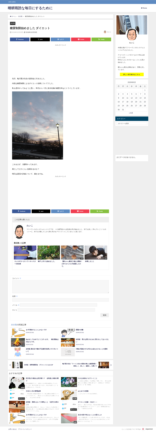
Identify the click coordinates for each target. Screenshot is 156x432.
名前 (15, 296)
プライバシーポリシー (25, 429)
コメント (16, 278)
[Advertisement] (60, 61)
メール (15, 305)
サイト (14, 310)
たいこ (109, 32)
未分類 (13, 23)
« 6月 (131, 113)
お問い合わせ (12, 429)
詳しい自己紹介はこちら (131, 74)
